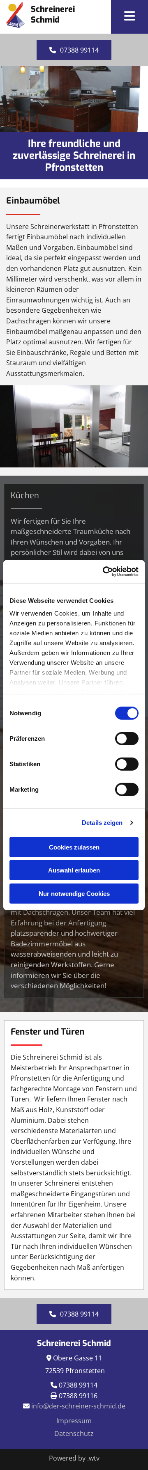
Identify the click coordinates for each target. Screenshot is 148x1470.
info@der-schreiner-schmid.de (78, 1405)
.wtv (93, 1458)
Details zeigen (102, 822)
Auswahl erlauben (74, 870)
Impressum (74, 1420)
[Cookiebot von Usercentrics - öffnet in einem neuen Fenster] (104, 571)
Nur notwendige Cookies (74, 893)
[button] (129, 17)
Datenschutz (74, 1433)
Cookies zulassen (74, 846)
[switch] (127, 738)
